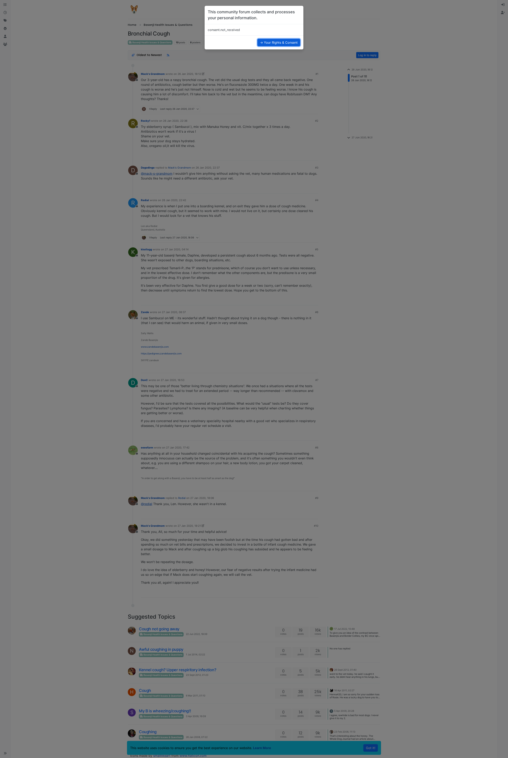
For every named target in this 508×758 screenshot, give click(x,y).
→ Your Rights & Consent (279, 42)
